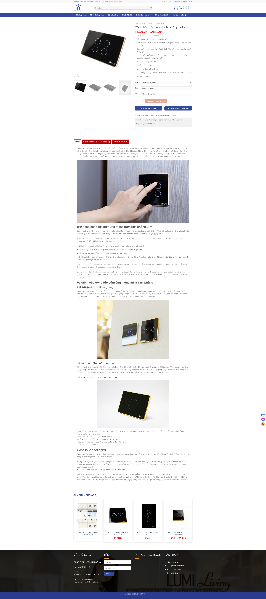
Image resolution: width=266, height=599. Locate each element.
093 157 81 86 (85, 567)
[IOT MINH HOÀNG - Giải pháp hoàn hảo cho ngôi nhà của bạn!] (82, 8)
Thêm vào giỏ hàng (156, 101)
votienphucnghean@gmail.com (86, 574)
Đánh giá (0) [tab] (105, 142)
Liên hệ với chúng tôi (180, 1)
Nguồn (137, 82)
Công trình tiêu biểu (162, 15)
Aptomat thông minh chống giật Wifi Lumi (88, 533)
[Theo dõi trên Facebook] (189, 1)
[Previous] (77, 50)
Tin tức (176, 15)
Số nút (137, 88)
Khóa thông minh (174, 569)
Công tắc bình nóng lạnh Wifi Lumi (148, 533)
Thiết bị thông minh (97, 15)
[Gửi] (151, 8)
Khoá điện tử (127, 15)
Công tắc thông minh (156, 23)
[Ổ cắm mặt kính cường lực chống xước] (178, 515)
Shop (145, 23)
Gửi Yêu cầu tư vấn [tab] (120, 142)
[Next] (128, 50)
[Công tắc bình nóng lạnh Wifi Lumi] (148, 515)
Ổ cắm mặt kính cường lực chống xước (178, 533)
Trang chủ (138, 23)
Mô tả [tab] (77, 142)
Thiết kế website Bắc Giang (133, 596)
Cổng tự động (113, 15)
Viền (136, 93)
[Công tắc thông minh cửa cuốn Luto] (118, 515)
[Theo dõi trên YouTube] (191, 1)
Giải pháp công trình (143, 15)
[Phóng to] (77, 76)
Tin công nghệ (166, 1)
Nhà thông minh (80, 15)
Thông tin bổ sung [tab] (90, 142)
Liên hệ (183, 15)
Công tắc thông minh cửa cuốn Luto (118, 533)
